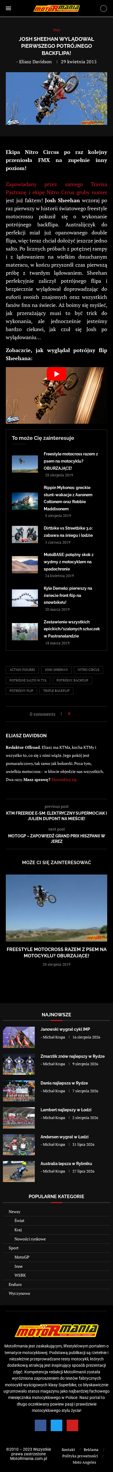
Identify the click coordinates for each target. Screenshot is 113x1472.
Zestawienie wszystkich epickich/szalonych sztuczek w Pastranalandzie (72, 629)
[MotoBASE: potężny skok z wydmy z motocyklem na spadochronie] (25, 564)
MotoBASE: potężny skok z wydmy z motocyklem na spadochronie (69, 561)
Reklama (91, 1449)
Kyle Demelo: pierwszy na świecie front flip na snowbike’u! (68, 595)
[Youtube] (72, 1425)
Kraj (18, 1229)
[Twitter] (56, 1425)
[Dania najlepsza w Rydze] (19, 1090)
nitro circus (88, 670)
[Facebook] (40, 1425)
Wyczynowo (19, 1293)
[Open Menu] (8, 8)
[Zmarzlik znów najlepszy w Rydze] (19, 1064)
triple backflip (56, 691)
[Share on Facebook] (76, 713)
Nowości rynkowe (30, 1239)
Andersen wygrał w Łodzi (65, 1137)
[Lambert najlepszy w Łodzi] (19, 1117)
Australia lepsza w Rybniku (66, 1163)
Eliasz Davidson (35, 61)
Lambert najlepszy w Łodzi (66, 1110)
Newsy (14, 1211)
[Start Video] (56, 395)
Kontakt (68, 1449)
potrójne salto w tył (28, 680)
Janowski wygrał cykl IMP (65, 1029)
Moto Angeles (84, 1462)
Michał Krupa (54, 1037)
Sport (14, 1247)
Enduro (15, 1284)
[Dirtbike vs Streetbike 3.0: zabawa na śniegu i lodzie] (25, 534)
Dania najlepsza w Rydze (64, 1083)
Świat (19, 1220)
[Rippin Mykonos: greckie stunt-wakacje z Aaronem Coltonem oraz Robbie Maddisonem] (25, 501)
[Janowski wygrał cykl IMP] (19, 1037)
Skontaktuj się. (64, 779)
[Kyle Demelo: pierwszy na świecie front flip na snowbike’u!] (25, 598)
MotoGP (21, 1257)
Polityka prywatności (80, 1455)
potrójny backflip (72, 680)
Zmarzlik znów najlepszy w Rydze (73, 1056)
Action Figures (22, 670)
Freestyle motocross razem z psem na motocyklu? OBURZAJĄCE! (71, 461)
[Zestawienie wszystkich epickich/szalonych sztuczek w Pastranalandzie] (25, 631)
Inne (18, 1266)
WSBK (20, 1275)
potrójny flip (21, 691)
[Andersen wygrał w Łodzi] (19, 1144)
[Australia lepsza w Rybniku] (19, 1171)
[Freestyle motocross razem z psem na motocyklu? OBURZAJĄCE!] (25, 464)
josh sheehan (56, 670)
